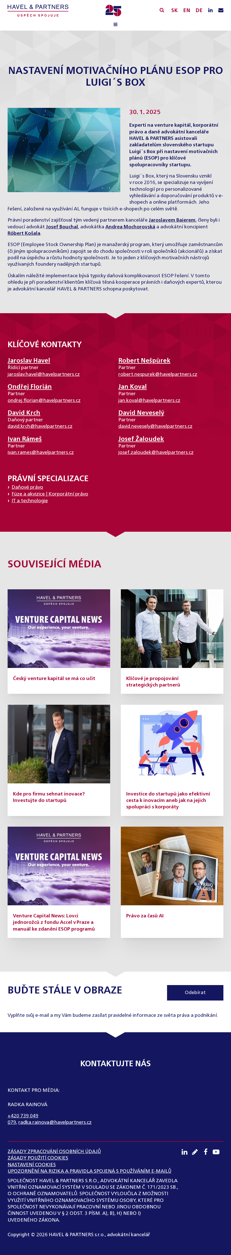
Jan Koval (132, 387)
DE (199, 10)
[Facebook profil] (207, 1152)
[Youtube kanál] (218, 1152)
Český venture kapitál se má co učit (54, 678)
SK (174, 10)
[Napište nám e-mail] (220, 10)
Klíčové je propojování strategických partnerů (153, 682)
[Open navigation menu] (115, 25)
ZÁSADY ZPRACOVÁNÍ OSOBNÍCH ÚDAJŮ (54, 1151)
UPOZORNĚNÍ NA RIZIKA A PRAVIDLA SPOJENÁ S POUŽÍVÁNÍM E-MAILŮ (89, 1171)
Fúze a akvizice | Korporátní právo (50, 494)
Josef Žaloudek (141, 439)
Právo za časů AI (145, 916)
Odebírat (195, 992)
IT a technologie (30, 501)
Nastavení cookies (32, 1165)
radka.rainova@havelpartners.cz (55, 1122)
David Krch (24, 413)
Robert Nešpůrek (144, 361)
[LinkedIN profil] (210, 10)
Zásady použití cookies (38, 1158)
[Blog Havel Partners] (197, 1152)
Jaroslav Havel (29, 361)
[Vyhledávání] (162, 10)
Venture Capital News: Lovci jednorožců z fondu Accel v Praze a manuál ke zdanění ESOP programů (54, 923)
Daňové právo (27, 487)
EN (186, 10)
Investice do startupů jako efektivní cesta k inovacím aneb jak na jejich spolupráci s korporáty (168, 801)
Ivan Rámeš (25, 439)
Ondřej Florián (30, 387)
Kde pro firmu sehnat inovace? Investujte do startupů (49, 797)
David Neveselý (141, 413)
